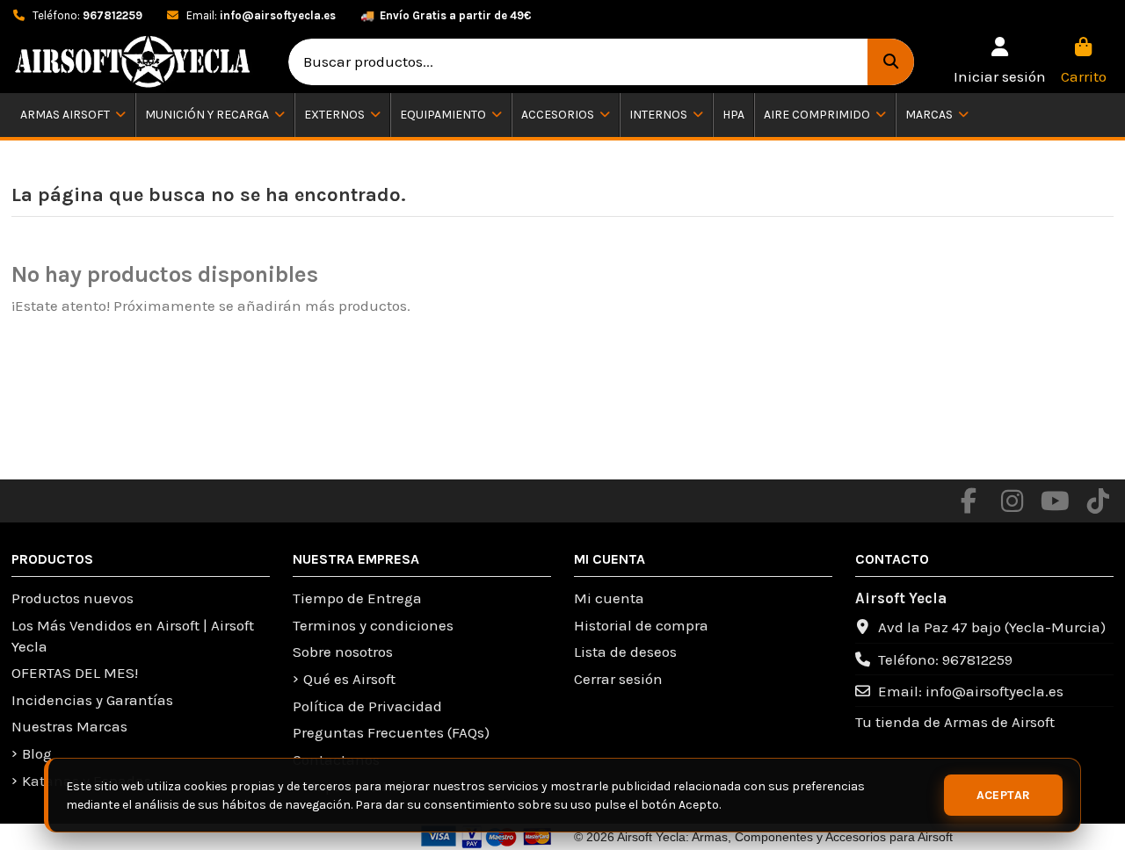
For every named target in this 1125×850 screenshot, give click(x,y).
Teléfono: (86, 15)
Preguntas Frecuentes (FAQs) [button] (391, 732)
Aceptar (1003, 795)
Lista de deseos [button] (625, 651)
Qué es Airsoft (349, 679)
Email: (260, 15)
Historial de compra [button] (641, 625)
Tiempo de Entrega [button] (357, 598)
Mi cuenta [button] (609, 598)
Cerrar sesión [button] (618, 679)
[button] (1000, 62)
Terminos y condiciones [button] (373, 625)
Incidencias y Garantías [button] (92, 700)
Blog (37, 753)
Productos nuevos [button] (72, 598)
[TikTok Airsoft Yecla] (1098, 501)
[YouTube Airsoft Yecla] (1055, 501)
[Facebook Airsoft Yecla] (968, 501)
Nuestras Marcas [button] (69, 726)
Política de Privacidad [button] (367, 706)
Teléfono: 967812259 (945, 659)
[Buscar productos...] (890, 62)
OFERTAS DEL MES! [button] (74, 672)
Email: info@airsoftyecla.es (970, 691)
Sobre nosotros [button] (343, 651)
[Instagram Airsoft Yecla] (1011, 501)
